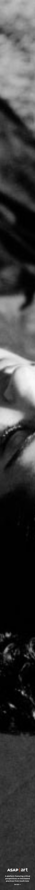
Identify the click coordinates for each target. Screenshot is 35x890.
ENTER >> (17, 884)
